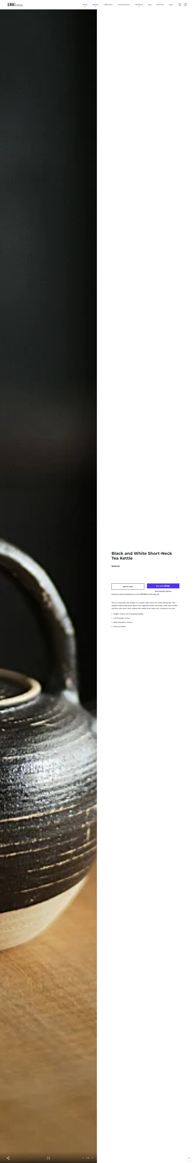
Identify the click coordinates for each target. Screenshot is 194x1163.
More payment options (163, 591)
